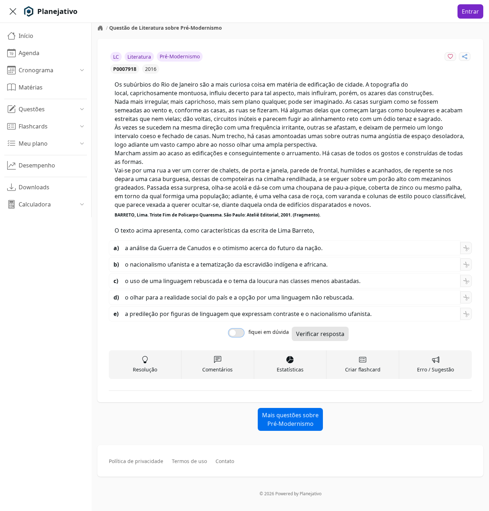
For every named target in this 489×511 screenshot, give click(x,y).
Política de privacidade (136, 461)
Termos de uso (189, 461)
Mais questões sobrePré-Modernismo (290, 419)
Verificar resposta (320, 334)
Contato (225, 461)
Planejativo (310, 494)
